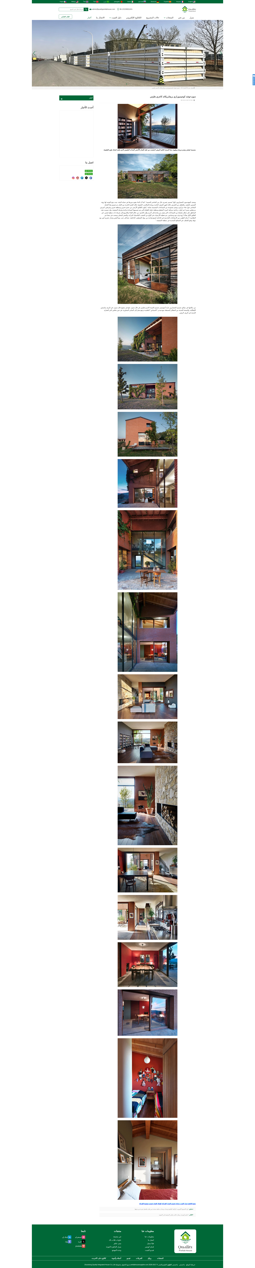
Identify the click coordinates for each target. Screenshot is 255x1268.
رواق (150, 1258)
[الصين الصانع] (78, 101)
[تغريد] (86, 177)
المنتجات (169, 18)
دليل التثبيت (116, 18)
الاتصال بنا (100, 18)
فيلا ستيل (150, 1243)
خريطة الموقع (190, 1265)
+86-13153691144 (126, 9)
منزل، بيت (191, 88)
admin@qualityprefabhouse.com (103, 9)
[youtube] (77, 177)
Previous (60, 130)
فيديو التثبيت (149, 1250)
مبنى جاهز (117, 1243)
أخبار (89, 18)
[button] (34, 53)
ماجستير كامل (173, 1265)
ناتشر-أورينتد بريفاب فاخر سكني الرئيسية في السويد (173, 1215)
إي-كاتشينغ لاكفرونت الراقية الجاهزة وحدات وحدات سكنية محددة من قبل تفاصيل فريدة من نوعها (161, 1209)
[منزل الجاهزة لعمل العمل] (127, 53)
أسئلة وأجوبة (116, 1258)
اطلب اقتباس (65, 16)
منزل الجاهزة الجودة (113, 1247)
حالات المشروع (152, 18)
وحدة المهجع (116, 1250)
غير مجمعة (117, 1237)
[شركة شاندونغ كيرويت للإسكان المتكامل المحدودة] (185, 1241)
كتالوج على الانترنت (99, 1258)
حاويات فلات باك (115, 1240)
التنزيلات (139, 1258)
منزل (192, 18)
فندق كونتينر (149, 1247)
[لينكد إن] (81, 177)
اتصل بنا (151, 1240)
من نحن (181, 18)
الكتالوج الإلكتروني (133, 18)
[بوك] (90, 177)
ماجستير (182, 1265)
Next (92, 130)
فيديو (128, 1258)
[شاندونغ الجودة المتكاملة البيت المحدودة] (189, 9)
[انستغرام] (73, 177)
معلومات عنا (149, 1237)
